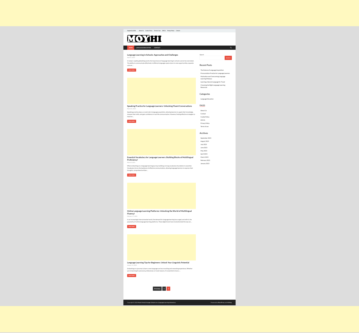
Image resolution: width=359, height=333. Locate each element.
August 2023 (205, 141)
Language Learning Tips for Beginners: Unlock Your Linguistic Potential (158, 262)
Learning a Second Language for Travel (213, 82)
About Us (141, 30)
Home (131, 47)
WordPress (221, 302)
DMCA (164, 30)
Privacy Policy (170, 30)
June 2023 (204, 147)
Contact (178, 30)
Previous (157, 288)
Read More (131, 70)
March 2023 (204, 157)
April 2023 (204, 154)
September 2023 (206, 138)
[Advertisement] (56, 13)
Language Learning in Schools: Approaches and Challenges (152, 55)
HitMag (229, 302)
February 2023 (205, 160)
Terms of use (157, 30)
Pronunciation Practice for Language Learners (215, 73)
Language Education (143, 47)
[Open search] (231, 48)
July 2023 (204, 144)
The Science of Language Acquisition (212, 70)
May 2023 (204, 151)
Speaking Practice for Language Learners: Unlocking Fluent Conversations (159, 106)
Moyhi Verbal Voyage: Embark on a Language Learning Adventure (157, 302)
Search (202, 54)
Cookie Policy (148, 30)
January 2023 (205, 163)
